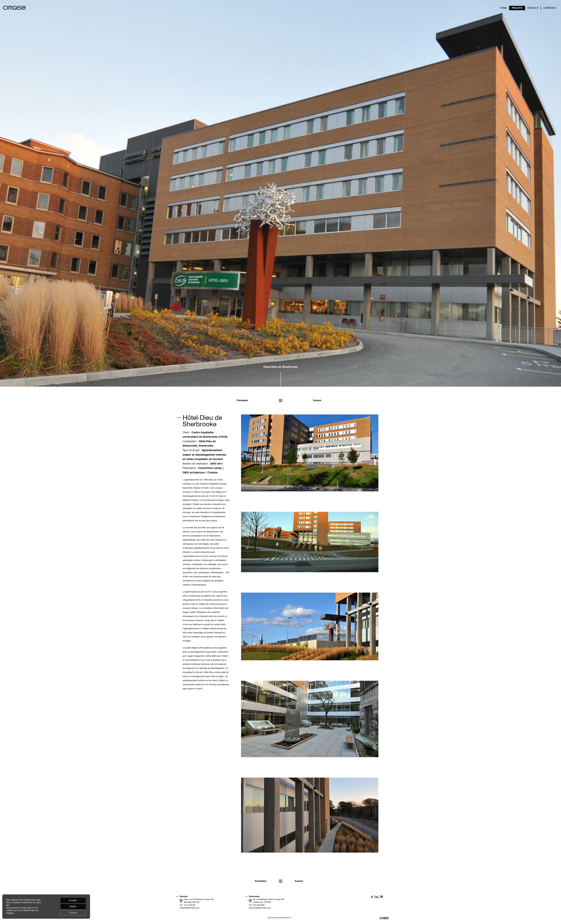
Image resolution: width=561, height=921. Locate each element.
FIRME (503, 8)
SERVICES (532, 8)
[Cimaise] (14, 8)
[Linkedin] (376, 896)
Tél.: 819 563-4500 (256, 905)
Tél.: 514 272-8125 (187, 905)
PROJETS (517, 8)
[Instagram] (381, 897)
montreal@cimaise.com (189, 908)
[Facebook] (372, 896)
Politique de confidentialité (279, 918)
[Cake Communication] (384, 918)
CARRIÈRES (549, 8)
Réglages (73, 912)
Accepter (73, 900)
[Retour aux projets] (281, 400)
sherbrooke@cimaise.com (260, 908)
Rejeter (73, 906)
